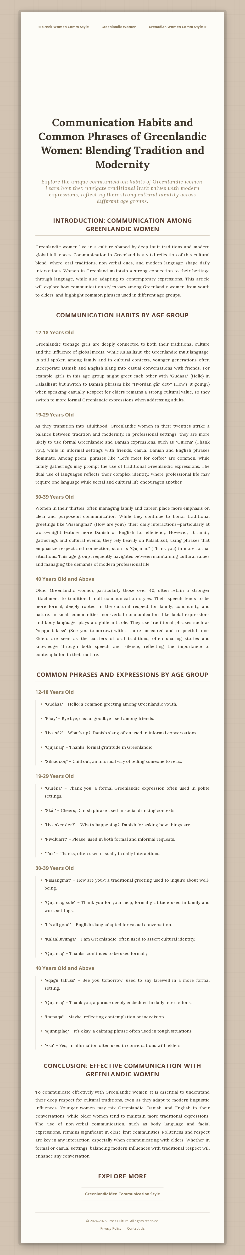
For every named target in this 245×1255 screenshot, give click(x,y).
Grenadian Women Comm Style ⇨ (178, 26)
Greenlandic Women (118, 26)
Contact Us (136, 1228)
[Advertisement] (122, 74)
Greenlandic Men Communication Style (122, 1194)
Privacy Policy (110, 1228)
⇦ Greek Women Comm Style (63, 26)
